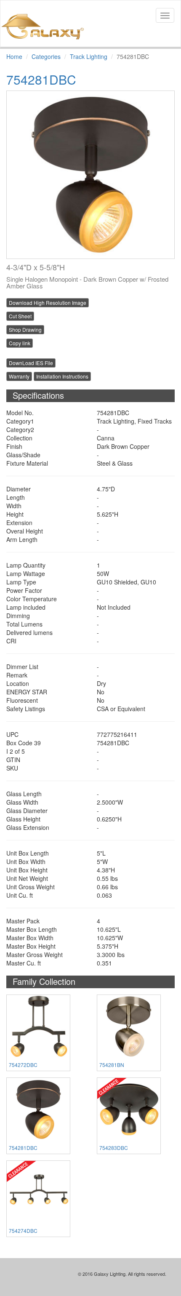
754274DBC (23, 1230)
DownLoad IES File (31, 362)
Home (14, 56)
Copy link (19, 343)
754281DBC (23, 1147)
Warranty (19, 376)
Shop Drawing (25, 329)
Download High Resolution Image (47, 302)
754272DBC (23, 1064)
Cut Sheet (20, 316)
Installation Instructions (62, 376)
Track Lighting (88, 56)
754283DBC (113, 1147)
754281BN (111, 1064)
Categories (46, 56)
